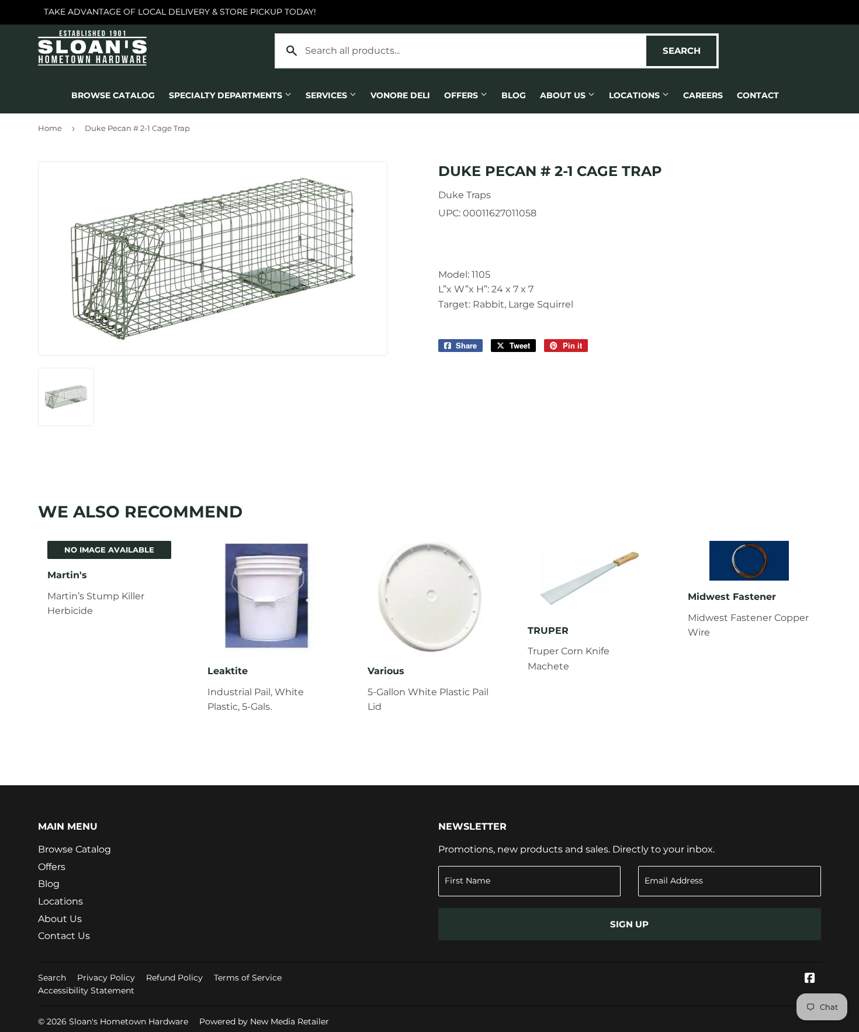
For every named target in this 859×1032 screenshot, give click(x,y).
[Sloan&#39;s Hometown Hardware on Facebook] (810, 979)
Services (327, 95)
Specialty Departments (227, 95)
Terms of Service (248, 977)
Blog (513, 95)
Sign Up (629, 924)
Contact (758, 95)
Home (50, 128)
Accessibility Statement (86, 990)
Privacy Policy (106, 977)
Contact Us (64, 935)
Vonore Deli (400, 95)
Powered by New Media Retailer (264, 1021)
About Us (564, 95)
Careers (703, 95)
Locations (635, 95)
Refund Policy (174, 977)
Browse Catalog (113, 95)
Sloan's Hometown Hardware (128, 1021)
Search (689, 50)
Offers (462, 95)
